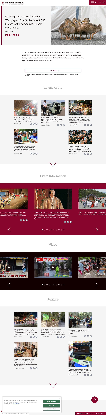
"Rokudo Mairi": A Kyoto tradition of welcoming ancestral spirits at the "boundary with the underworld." (23, 119)
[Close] (59, 398)
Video (53, 244)
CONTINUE (53, 70)
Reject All (51, 405)
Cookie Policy (16, 403)
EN (93, 2)
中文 (96, 2)
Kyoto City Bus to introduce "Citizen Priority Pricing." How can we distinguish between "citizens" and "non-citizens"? (80, 371)
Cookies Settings (51, 409)
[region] (31, 405)
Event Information (53, 176)
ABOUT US (79, 413)
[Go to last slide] (9, 230)
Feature (53, 299)
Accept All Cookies (51, 401)
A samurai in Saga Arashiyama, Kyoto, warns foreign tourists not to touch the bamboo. (79, 332)
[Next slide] (96, 230)
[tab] (42, 229)
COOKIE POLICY (100, 413)
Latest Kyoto (53, 87)
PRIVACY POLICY (89, 413)
